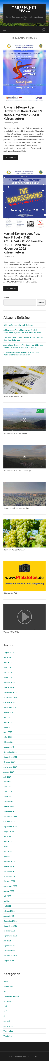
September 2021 (10, 936)
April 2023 (7, 851)
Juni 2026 (7, 662)
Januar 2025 (8, 747)
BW (5, 991)
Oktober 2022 (9, 881)
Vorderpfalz (8, 1031)
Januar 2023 (8, 866)
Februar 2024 (9, 802)
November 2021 (10, 926)
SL (4, 1016)
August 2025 (8, 712)
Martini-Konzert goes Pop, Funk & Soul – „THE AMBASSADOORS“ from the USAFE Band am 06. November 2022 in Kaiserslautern (23, 243)
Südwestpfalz (8, 1026)
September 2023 (10, 826)
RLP (5, 1011)
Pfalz (5, 1006)
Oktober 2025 (9, 702)
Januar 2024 (8, 806)
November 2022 (10, 876)
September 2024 (10, 767)
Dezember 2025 (10, 692)
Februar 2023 (9, 861)
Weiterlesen (11, 157)
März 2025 (7, 737)
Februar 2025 (9, 742)
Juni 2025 (7, 722)
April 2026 (7, 672)
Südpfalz (6, 1021)
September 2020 (10, 946)
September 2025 (10, 707)
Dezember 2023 (10, 811)
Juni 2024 (7, 782)
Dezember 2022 (10, 871)
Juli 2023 (7, 836)
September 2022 (10, 886)
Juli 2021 (7, 941)
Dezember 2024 (10, 752)
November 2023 (10, 816)
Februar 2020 (9, 951)
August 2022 (8, 891)
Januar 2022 (8, 916)
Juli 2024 (7, 777)
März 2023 (7, 856)
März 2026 (7, 677)
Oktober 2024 (9, 762)
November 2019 (10, 955)
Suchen (6, 297)
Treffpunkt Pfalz (24, 9)
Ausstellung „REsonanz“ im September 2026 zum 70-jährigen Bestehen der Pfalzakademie (23, 346)
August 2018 (8, 960)
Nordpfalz (7, 1001)
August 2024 (8, 772)
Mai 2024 (7, 787)
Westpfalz (7, 1036)
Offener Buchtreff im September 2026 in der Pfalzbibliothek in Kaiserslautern (21, 353)
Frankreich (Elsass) (11, 996)
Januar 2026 (8, 687)
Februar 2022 (9, 911)
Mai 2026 (7, 667)
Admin (6, 981)
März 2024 (7, 797)
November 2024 (10, 757)
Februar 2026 (9, 682)
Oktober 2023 (9, 821)
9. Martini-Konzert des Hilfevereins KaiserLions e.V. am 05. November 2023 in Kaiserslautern (22, 113)
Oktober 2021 (9, 931)
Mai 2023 (7, 846)
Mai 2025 (7, 727)
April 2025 (7, 732)
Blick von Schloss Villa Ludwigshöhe (18, 325)
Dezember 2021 (10, 921)
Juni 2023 (7, 841)
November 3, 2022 (10, 256)
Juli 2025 (7, 717)
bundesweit (8, 986)
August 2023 (8, 831)
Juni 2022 (7, 901)
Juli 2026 (7, 657)
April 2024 (7, 792)
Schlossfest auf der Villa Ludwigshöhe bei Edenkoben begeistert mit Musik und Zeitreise (22, 331)
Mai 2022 (7, 906)
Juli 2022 (7, 896)
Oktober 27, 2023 (10, 123)
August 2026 (8, 652)
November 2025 (10, 697)
